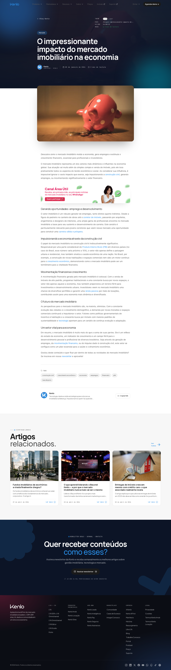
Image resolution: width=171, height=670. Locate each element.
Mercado (42, 33)
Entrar (135, 4)
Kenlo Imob (72, 612)
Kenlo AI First (131, 613)
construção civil (48, 375)
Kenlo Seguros (93, 621)
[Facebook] (139, 665)
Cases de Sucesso (114, 613)
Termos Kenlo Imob (152, 617)
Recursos (66, 4)
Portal (128, 641)
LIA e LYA (129, 629)
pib (114, 375)
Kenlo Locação (74, 615)
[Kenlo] (17, 606)
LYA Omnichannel (55, 620)
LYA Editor (52, 624)
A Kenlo (129, 610)
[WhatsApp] (147, 665)
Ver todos (153, 444)
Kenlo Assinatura (93, 625)
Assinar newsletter (87, 571)
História (129, 621)
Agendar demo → (152, 4)
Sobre (78, 4)
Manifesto (130, 617)
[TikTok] (155, 665)
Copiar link (124, 396)
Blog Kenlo (45, 19)
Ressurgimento (132, 625)
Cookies (148, 613)
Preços (90, 4)
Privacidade (149, 610)
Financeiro (105, 375)
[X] (134, 665)
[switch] (108, 19)
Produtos (36, 4)
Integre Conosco (113, 617)
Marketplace (51, 4)
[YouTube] (143, 665)
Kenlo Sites (72, 619)
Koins (51, 632)
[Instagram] (126, 665)
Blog (128, 633)
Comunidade (112, 610)
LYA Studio (53, 628)
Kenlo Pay (91, 617)
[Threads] (151, 665)
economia (83, 375)
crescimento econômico (66, 375)
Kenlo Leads (92, 610)
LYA (50, 610)
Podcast (129, 645)
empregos (94, 375)
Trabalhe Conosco (133, 637)
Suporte (112, 4)
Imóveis (100, 4)
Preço (128, 649)
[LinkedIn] (130, 665)
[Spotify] (160, 665)
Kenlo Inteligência (94, 613)
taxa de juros (46, 380)
